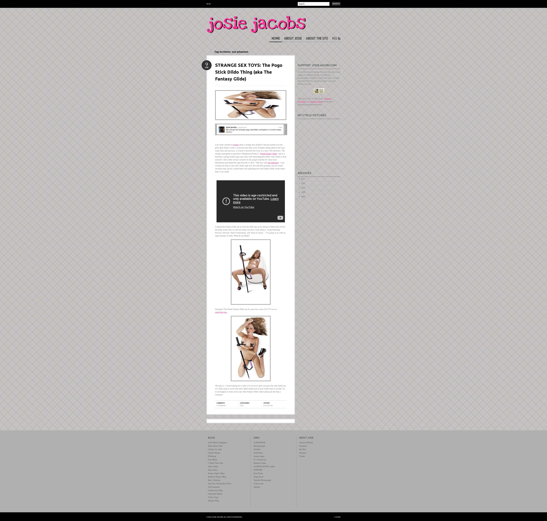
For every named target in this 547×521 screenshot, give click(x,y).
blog (209, 4)
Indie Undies (213, 466)
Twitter (302, 456)
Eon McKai (212, 459)
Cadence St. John (215, 449)
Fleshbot (257, 449)
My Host (302, 449)
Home (276, 38)
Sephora (328, 98)
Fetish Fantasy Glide (268, 153)
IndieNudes (258, 452)
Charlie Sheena (214, 452)
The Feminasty (214, 487)
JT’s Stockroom (260, 459)
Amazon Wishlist (306, 442)
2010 (303, 187)
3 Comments (221, 405)
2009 (303, 192)
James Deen (212, 469)
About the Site (317, 38)
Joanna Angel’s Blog (216, 473)
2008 (303, 196)
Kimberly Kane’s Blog (217, 476)
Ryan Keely (258, 473)
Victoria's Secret (316, 101)
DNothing (212, 456)
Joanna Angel (259, 456)
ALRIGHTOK (259, 442)
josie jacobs (268, 405)
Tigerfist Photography (262, 480)
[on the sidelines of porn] (256, 32)
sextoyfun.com (221, 312)
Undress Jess (259, 483)
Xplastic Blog (213, 500)
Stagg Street (258, 476)
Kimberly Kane (260, 463)
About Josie (293, 38)
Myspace (302, 452)
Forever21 (302, 101)
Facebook (303, 446)
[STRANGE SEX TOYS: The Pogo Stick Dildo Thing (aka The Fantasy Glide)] (250, 122)
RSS (334, 38)
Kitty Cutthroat (214, 480)
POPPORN (258, 469)
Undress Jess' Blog (215, 490)
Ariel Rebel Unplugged (217, 442)
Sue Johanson (273, 162)
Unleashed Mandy (215, 493)
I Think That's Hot (215, 463)
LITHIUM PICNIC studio (264, 466)
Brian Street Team (215, 446)
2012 (303, 178)
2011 (303, 183)
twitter (236, 144)
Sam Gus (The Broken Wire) (219, 483)
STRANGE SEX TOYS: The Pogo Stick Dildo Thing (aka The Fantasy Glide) (248, 72)
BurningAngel (259, 446)
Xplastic (257, 487)
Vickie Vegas (213, 497)
